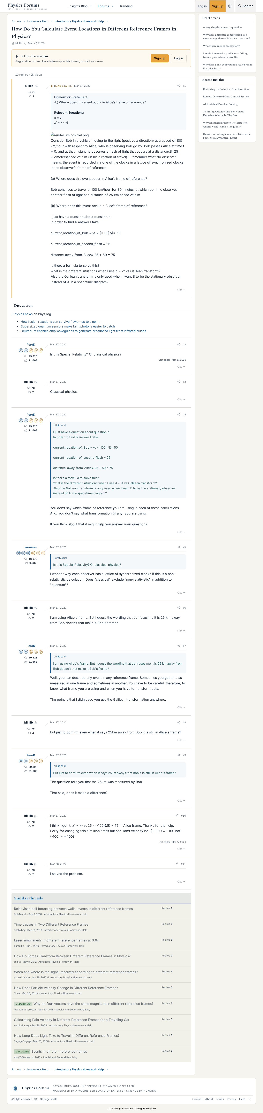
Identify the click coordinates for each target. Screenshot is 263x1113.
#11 (183, 863)
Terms (220, 1099)
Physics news (23, 314)
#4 (184, 414)
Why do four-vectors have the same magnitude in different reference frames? (93, 1004)
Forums (103, 6)
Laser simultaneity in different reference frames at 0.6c (56, 940)
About (209, 1099)
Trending (126, 6)
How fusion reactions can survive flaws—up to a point (60, 322)
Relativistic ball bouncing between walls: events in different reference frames (73, 909)
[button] (91, 6)
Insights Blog (78, 6)
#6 (184, 607)
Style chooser (23, 1099)
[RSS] (250, 1099)
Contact (197, 1099)
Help (242, 1099)
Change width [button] (49, 1099)
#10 (183, 815)
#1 (184, 85)
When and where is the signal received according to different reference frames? (76, 972)
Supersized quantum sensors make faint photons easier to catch (68, 326)
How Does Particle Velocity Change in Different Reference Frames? (66, 988)
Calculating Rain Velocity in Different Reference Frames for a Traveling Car (71, 1020)
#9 (184, 755)
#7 (184, 645)
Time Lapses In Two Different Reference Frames (51, 924)
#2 (184, 344)
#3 (184, 381)
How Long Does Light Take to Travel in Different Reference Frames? (66, 1036)
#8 (184, 722)
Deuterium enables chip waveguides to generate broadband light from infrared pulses (83, 331)
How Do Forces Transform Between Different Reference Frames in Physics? (72, 956)
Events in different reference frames (59, 1051)
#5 (184, 547)
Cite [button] (179, 289)
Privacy (231, 1099)
